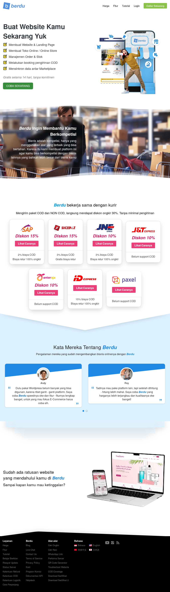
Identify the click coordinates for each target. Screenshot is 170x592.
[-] (107, 543)
